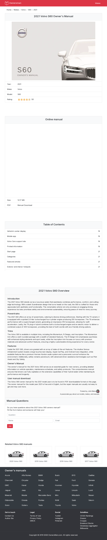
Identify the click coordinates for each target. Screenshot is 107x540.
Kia (39, 490)
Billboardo (84, 528)
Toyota (58, 505)
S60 (29, 10)
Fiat (56, 480)
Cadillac (92, 475)
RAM (57, 500)
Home (9, 10)
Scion (7, 505)
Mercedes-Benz (44, 495)
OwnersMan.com (55, 535)
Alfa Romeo (26, 475)
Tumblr (58, 516)
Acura (7, 475)
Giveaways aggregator (89, 526)
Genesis (92, 480)
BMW (40, 475)
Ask (9, 426)
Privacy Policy (35, 518)
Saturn (91, 500)
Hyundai (75, 485)
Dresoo (83, 518)
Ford (73, 480)
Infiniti (91, 485)
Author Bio (9, 518)
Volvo (23, 10)
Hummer (58, 485)
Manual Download (25, 205)
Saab (74, 500)
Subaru (25, 505)
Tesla (40, 505)
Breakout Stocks (86, 523)
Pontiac (41, 500)
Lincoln (75, 490)
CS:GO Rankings (86, 516)
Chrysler (25, 480)
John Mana (92, 391)
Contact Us (9, 516)
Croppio (83, 521)
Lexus (57, 490)
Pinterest (58, 521)
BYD (73, 475)
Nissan (91, 495)
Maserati (8, 495)
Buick (57, 475)
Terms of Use (35, 516)
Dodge (40, 480)
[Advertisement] (53, 109)
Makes (97, 3)
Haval (24, 485)
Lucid (91, 490)
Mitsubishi (76, 495)
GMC (7, 485)
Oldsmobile (9, 500)
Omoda (24, 500)
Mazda (24, 495)
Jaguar (8, 490)
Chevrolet (9, 480)
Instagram (59, 518)
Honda (41, 485)
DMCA (32, 521)
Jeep (24, 490)
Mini (56, 495)
